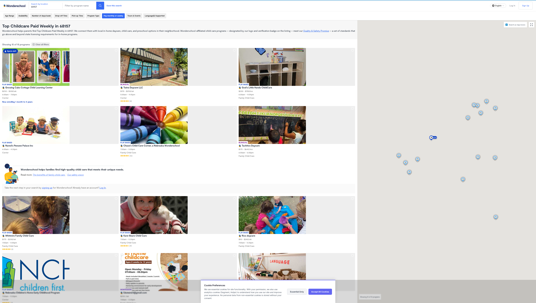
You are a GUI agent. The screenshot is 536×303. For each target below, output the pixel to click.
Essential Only (297, 292)
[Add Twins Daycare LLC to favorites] (234, 50)
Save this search (114, 5)
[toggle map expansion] (531, 24)
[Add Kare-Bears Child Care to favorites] (234, 198)
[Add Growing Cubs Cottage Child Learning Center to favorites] (116, 50)
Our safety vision (75, 174)
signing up (47, 187)
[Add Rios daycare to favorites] (352, 198)
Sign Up (525, 5)
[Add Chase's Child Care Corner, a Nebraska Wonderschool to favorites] (234, 108)
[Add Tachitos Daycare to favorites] (352, 108)
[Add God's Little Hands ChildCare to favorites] (352, 50)
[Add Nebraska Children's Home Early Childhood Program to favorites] (116, 255)
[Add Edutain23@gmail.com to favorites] (234, 255)
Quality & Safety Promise (316, 30)
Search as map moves (517, 25)
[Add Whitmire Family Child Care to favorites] (116, 198)
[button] (433, 138)
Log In (512, 5)
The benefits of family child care (49, 174)
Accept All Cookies (320, 292)
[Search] (100, 6)
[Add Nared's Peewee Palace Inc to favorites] (116, 108)
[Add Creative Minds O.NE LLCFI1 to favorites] (352, 255)
